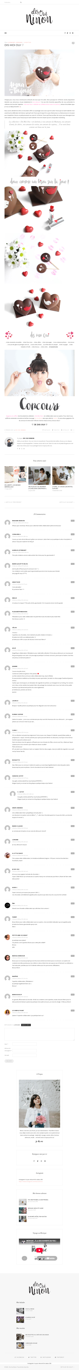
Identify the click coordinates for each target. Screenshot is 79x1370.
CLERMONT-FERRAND (15, 42)
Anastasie (16, 582)
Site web (7, 1055)
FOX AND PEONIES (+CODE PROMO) (38, 1200)
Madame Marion (18, 521)
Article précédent (13, 502)
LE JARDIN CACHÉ (30, 1317)
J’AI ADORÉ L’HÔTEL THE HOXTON (37, 1216)
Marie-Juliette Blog (20, 564)
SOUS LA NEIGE (29, 1309)
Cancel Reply (26, 1025)
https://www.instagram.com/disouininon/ (31, 1181)
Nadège (15, 976)
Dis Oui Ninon (38, 418)
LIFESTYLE (27, 42)
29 (73, 43)
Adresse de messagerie (8, 1049)
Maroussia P (17, 994)
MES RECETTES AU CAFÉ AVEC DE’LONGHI (37, 1335)
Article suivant (67, 502)
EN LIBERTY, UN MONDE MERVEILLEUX (13, 486)
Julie (14, 648)
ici (19, 106)
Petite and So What (20, 935)
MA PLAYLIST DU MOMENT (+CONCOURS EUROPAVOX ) (37, 487)
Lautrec (55, 418)
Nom (6, 1044)
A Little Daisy (17, 853)
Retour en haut (67, 1367)
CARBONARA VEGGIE (31, 1343)
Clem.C (14, 730)
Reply (72, 520)
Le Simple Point (18, 1010)
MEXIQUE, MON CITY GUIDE (35, 1208)
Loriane (17, 1025)
